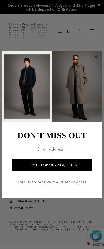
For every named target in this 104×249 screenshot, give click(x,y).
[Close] (96, 57)
